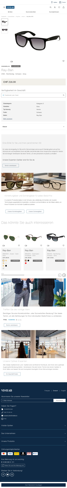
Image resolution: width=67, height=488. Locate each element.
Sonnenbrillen (11, 16)
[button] (55, 7)
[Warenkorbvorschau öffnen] (63, 7)
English (63, 391)
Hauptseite (3, 16)
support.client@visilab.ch (10, 415)
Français (47, 391)
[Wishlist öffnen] (59, 7)
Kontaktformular (8, 409)
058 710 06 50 (8, 412)
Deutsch (55, 391)
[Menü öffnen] (4, 7)
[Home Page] (10, 7)
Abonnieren (59, 400)
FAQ (5, 418)
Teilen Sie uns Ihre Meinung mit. (14, 465)
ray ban (18, 16)
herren (23, 16)
